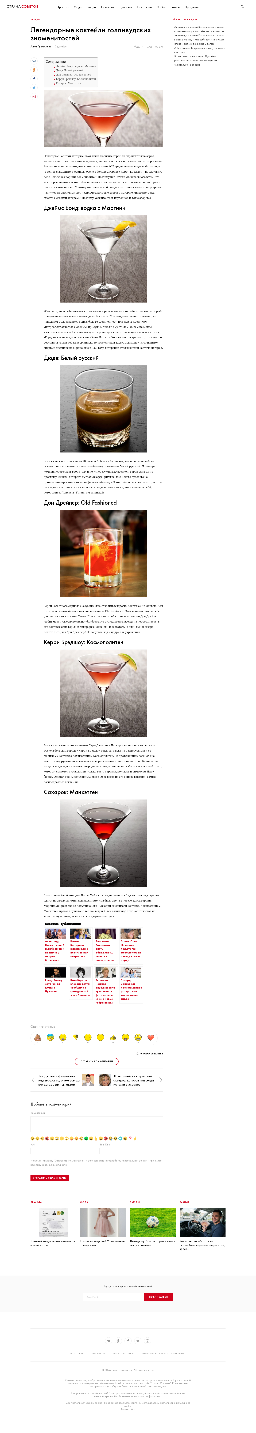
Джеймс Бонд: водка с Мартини (76, 66)
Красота (62, 7)
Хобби (161, 7)
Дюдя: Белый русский (69, 70)
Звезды (91, 7)
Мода (78, 7)
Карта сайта (128, 1409)
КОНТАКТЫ (98, 1353)
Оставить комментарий (96, 1061)
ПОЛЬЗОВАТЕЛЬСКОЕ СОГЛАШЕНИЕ (164, 1353)
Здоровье (125, 7)
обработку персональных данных (128, 1160)
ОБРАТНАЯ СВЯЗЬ (124, 1353)
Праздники (192, 7)
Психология (144, 7)
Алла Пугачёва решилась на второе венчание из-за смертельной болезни (195, 60)
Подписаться (158, 1297)
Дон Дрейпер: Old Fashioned (73, 74)
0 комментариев (151, 1053)
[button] (32, 1080)
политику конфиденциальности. (48, 1165)
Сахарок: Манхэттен (69, 83)
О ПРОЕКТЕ (77, 1353)
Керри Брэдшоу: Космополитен (76, 79)
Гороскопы (107, 7)
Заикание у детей (203, 44)
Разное (175, 7)
